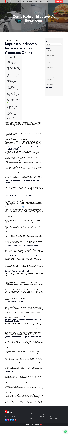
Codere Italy (49, 62)
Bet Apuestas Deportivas (11, 113)
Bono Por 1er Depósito (11, 105)
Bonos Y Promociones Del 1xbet (13, 66)
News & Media (30, 1)
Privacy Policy (32, 418)
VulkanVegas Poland (50, 84)
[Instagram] (8, 420)
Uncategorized (49, 81)
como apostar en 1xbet (28, 307)
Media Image (42, 416)
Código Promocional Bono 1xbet (13, 67)
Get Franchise (32, 420)
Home (19, 1)
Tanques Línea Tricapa (11, 101)
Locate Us (42, 1)
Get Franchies (59, 1)
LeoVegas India (49, 69)
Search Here (48, 41)
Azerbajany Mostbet (50, 57)
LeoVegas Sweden (50, 74)
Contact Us (48, 1)
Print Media (41, 413)
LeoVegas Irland (50, 72)
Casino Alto (9, 73)
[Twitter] (11, 420)
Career (36, 1)
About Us (24, 1)
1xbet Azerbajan (50, 52)
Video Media (42, 414)
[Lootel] (8, 1)
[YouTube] (15, 420)
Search (60, 44)
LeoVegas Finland (50, 67)
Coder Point (41, 424)
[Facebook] (6, 420)
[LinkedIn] (13, 420)
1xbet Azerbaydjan (50, 55)
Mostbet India (49, 79)
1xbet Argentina (50, 50)
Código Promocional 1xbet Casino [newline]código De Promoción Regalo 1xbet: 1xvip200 (14, 82)
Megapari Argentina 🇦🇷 (11, 62)
